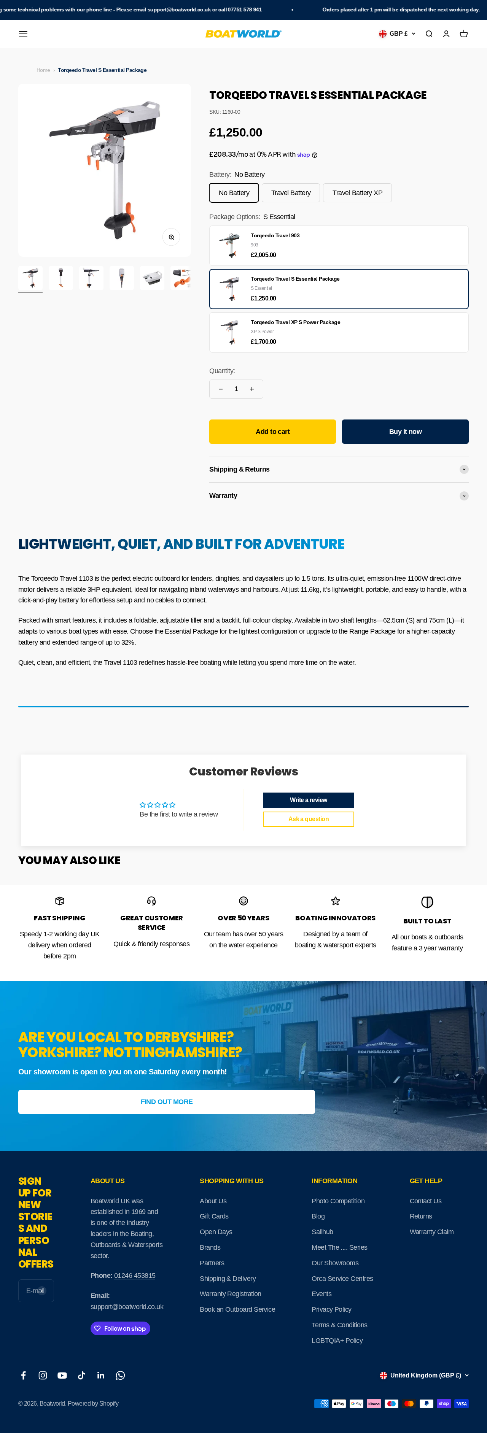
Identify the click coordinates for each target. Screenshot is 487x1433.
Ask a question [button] (308, 819)
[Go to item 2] (61, 279)
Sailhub (322, 1232)
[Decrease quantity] (221, 389)
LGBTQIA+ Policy (337, 1340)
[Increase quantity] (252, 389)
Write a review (308, 800)
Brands (210, 1247)
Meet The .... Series (339, 1247)
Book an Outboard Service (237, 1309)
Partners (212, 1263)
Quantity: (222, 371)
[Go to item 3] (91, 279)
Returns (421, 1216)
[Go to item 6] (182, 279)
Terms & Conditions (339, 1325)
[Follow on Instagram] (43, 1375)
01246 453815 (135, 1275)
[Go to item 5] (152, 279)
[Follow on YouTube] (62, 1375)
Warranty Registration (230, 1294)
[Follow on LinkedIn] (101, 1375)
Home (43, 70)
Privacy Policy (331, 1309)
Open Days (216, 1232)
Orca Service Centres (342, 1278)
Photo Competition (338, 1201)
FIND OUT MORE (167, 1102)
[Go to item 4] (122, 279)
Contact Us (426, 1201)
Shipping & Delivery (228, 1278)
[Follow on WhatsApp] (120, 1375)
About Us (213, 1201)
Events (321, 1294)
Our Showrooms (335, 1263)
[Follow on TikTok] (81, 1375)
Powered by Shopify (93, 1403)
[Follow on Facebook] (23, 1375)
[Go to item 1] (30, 279)
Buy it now (405, 431)
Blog (318, 1216)
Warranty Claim (432, 1232)
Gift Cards (214, 1216)
